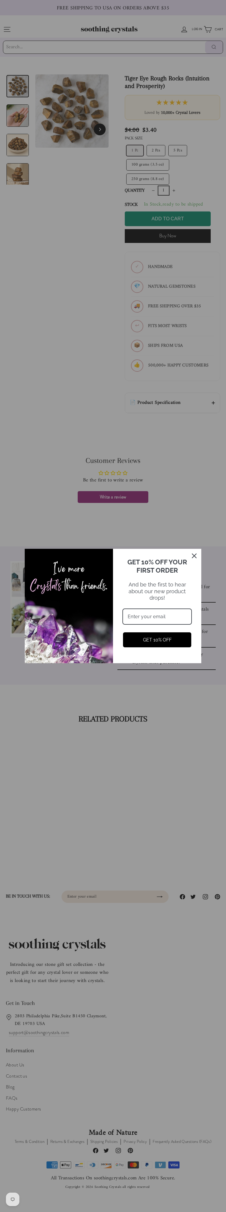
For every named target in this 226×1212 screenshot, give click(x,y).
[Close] (194, 556)
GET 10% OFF (157, 640)
